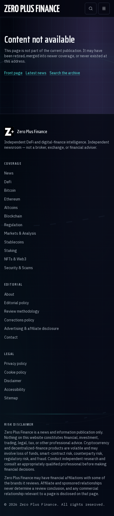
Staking (10, 250)
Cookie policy (15, 372)
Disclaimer (12, 380)
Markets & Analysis (20, 233)
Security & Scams (18, 267)
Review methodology (21, 311)
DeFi (7, 182)
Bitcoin (10, 190)
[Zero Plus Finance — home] (32, 8)
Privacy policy (15, 363)
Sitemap (11, 398)
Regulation (13, 224)
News (9, 173)
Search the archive (65, 73)
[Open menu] (104, 8)
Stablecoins (14, 242)
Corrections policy (19, 320)
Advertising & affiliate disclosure (31, 328)
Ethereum (12, 199)
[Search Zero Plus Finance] (91, 8)
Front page (13, 73)
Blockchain (13, 216)
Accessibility (14, 389)
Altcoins (11, 207)
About (9, 294)
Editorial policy (16, 302)
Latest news (36, 73)
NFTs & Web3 (15, 259)
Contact (11, 337)
